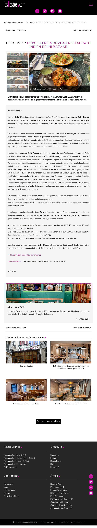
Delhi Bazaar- (16, 261)
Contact (7, 493)
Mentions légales (77, 522)
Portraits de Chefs (11, 496)
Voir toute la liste (50, 421)
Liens (6, 487)
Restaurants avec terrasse (15, 464)
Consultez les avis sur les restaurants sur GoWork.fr (61, 506)
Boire (52, 464)
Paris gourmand (57, 487)
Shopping (54, 455)
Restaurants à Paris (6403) (15, 455)
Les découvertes (15, 22)
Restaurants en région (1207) (16, 461)
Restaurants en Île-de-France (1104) (19, 458)
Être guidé (54, 467)
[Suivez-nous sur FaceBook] (37, 11)
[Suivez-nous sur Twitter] (45, 11)
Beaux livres (55, 461)
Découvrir (84, 319)
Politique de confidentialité (61, 499)
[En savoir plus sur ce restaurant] (48, 293)
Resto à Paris (56, 484)
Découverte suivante (82, 30)
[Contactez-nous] (60, 11)
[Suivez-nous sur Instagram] (52, 11)
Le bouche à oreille (58, 490)
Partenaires (8, 484)
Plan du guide (9, 490)
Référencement (10, 467)
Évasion (53, 458)
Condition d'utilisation (59, 502)
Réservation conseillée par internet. (25, 255)
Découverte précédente (16, 30)
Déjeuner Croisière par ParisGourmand (60, 494)
